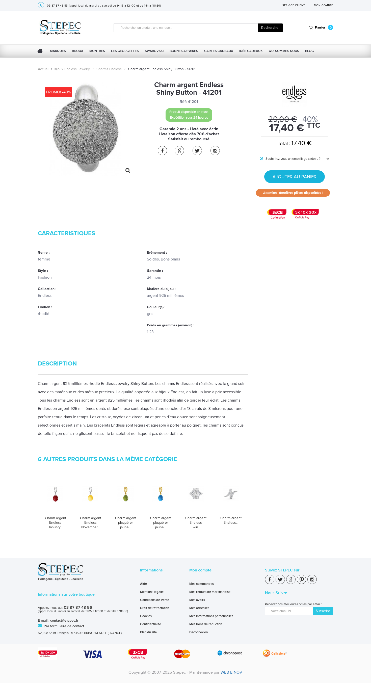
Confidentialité (150, 624)
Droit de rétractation (154, 608)
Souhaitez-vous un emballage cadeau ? (290, 159)
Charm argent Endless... (231, 520)
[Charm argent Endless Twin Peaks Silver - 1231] (195, 499)
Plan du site (148, 632)
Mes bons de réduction (205, 624)
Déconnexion (198, 632)
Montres (97, 51)
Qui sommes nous (284, 51)
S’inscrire (323, 611)
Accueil (43, 69)
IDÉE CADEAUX (251, 51)
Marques (58, 51)
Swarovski (154, 51)
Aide (143, 584)
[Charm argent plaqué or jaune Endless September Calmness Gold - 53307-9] (160, 499)
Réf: (183, 101)
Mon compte (200, 570)
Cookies (146, 616)
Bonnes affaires (184, 51)
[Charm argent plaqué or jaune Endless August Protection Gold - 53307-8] (125, 499)
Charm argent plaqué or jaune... (125, 522)
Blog (309, 51)
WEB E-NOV (232, 672)
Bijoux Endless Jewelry (72, 69)
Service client (293, 5)
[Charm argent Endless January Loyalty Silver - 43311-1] (55, 499)
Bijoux (77, 51)
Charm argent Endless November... (90, 522)
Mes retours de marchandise (209, 592)
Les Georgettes (125, 51)
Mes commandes (201, 584)
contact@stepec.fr (64, 620)
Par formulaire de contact (63, 626)
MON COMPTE (323, 5)
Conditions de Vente (154, 600)
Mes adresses (199, 608)
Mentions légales (152, 592)
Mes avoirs (197, 600)
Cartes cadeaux (218, 51)
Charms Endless (109, 69)
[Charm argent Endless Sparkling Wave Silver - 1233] (231, 499)
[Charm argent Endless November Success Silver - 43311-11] (90, 499)
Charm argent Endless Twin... (195, 522)
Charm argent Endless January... (55, 522)
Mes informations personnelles (211, 616)
